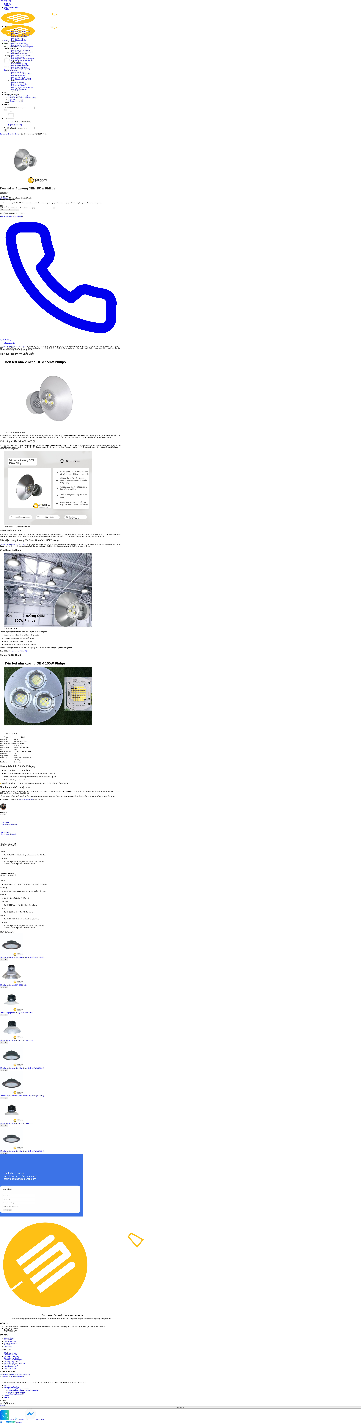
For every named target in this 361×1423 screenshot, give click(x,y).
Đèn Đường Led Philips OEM (21, 74)
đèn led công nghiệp (26, 799)
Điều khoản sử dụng (10, 1353)
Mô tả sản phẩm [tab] (9, 343)
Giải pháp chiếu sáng (11, 94)
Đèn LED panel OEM (18, 75)
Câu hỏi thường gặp (10, 1366)
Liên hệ (6, 5)
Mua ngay (15, 210)
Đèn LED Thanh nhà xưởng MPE (22, 47)
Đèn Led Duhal (13, 30)
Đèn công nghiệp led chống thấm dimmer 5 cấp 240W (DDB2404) (22, 957)
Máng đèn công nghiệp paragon (22, 60)
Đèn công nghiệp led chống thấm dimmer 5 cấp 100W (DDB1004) (22, 1068)
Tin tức (6, 103)
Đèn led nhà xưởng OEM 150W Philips (13, 346)
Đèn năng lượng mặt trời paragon (22, 58)
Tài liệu (6, 9)
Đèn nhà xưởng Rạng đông (20, 69)
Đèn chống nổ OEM (17, 72)
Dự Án (6, 92)
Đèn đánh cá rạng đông (19, 64)
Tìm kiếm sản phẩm (10, 108)
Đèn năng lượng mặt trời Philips (22, 87)
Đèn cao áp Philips (17, 82)
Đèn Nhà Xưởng (13, 134)
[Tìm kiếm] (5, 110)
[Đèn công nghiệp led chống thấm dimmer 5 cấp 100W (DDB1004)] (11, 1066)
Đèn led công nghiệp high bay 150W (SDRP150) (16, 1040)
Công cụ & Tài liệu (10, 1368)
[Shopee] (4, 1376)
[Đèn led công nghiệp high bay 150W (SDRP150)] (11, 1039)
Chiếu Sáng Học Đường (16, 99)
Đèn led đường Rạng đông (20, 65)
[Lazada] (12, 1376)
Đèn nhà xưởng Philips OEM (21, 79)
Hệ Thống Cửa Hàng (11, 7)
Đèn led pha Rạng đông (19, 67)
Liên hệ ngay (4, 198)
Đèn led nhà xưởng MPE (19, 45)
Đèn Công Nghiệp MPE (19, 43)
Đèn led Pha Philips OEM (19, 77)
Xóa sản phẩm (180, 1407)
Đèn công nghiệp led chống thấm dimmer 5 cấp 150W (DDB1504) (22, 1151)
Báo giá (6, 104)
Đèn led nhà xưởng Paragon (20, 55)
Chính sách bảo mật (10, 1355)
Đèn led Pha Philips (18, 86)
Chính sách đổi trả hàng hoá (13, 1360)
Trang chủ (3, 134)
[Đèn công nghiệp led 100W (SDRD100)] (11, 983)
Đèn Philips (11, 81)
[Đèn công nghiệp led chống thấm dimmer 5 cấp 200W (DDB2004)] (11, 1094)
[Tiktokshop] (19, 1376)
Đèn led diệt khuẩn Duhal (19, 36)
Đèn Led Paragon (13, 48)
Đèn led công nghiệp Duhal (20, 35)
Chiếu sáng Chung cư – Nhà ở (18, 96)
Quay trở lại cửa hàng (15, 125)
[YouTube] (19, 1374)
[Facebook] (4, 1374)
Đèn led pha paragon (18, 57)
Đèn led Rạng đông (14, 62)
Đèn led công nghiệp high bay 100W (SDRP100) (16, 1013)
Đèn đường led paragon (19, 53)
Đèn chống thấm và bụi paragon (22, 52)
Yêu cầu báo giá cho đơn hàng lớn (11, 216)
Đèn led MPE (12, 42)
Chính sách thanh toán (11, 1356)
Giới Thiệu (7, 4)
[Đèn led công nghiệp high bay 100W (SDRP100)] (11, 1011)
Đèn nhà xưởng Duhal (18, 40)
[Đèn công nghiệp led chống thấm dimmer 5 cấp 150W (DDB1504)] (11, 1149)
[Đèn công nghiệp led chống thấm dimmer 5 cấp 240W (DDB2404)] (11, 956)
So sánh (3, 1405)
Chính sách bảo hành (11, 1361)
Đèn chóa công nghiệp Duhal (21, 31)
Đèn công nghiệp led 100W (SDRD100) (13, 985)
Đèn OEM (11, 70)
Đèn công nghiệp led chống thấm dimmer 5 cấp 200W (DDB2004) (22, 1096)
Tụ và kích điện (16, 91)
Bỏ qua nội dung (5, 1)
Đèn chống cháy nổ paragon (20, 50)
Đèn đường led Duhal (18, 33)
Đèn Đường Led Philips (19, 84)
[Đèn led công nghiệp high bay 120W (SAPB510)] (11, 1122)
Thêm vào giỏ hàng (6, 210)
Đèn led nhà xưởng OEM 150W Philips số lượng (18, 208)
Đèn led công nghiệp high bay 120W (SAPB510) (16, 1123)
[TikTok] (12, 1374)
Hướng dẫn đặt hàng (11, 1365)
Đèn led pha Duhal (17, 38)
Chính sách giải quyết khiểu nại (14, 1363)
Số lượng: (3, 206)
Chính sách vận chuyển (11, 1358)
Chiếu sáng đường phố (15, 101)
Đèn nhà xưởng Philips (19, 89)
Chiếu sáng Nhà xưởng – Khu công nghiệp (22, 97)
